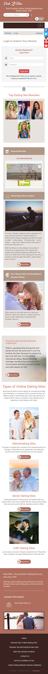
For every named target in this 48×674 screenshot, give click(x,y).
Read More (25, 264)
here (25, 76)
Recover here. (32, 78)
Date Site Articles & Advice (24, 652)
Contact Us (25, 656)
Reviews (8, 33)
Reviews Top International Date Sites (24, 647)
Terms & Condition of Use (24, 661)
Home (24, 638)
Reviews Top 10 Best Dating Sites (24, 643)
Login (41, 19)
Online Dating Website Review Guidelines (24, 665)
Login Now (24, 71)
